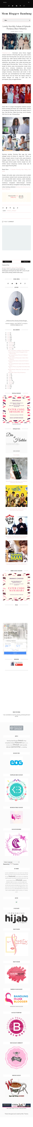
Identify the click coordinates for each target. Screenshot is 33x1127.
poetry (25, 745)
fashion (13, 743)
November (11, 344)
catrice (8, 874)
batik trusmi (22, 872)
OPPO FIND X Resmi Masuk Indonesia (17, 372)
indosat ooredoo (8, 878)
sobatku (24, 887)
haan (22, 876)
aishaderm (7, 872)
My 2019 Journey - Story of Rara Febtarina (12, 267)
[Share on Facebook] (3, 208)
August (10, 349)
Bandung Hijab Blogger (12, 740)
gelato (20, 876)
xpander (20, 890)
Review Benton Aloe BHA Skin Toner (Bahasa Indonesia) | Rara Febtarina (16, 482)
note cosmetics (11, 885)
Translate (15, 864)
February (11, 382)
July (10, 374)
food (23, 743)
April (10, 379)
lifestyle (14, 210)
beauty (20, 740)
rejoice (6, 887)
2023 (8, 333)
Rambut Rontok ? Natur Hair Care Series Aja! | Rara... (18, 370)
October (11, 345)
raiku (27, 885)
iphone (22, 878)
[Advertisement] (17, 256)
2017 (8, 385)
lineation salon (9, 882)
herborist (26, 876)
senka (16, 887)
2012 (8, 388)
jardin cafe (26, 878)
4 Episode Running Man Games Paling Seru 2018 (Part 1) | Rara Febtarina (16, 509)
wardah (13, 890)
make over (24, 882)
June (10, 375)
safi (8, 887)
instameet (19, 878)
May (10, 377)
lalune (14, 880)
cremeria (14, 874)
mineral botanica (14, 883)
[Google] (24, 5)
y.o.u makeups (25, 890)
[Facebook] (8, 5)
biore (6, 874)
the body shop (18, 888)
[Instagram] (16, 5)
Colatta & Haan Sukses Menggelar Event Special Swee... (17, 352)
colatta (11, 874)
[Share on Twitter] (7, 208)
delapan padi (25, 874)
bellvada (26, 872)
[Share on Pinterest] (10, 208)
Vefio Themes (24, 1114)
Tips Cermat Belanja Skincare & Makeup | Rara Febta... (18, 355)
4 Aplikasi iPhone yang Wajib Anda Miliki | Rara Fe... (19, 367)
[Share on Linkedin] (14, 208)
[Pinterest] (20, 5)
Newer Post (7, 261)
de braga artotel (20, 874)
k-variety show (9, 745)
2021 (8, 336)
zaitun (16, 892)
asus (19, 872)
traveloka (9, 890)
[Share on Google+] (18, 208)
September (11, 347)
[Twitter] (12, 5)
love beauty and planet (17, 882)
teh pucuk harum (11, 888)
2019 (8, 339)
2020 (8, 337)
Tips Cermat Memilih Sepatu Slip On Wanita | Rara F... (18, 364)
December (11, 342)
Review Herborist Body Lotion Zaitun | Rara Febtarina (18, 358)
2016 (8, 387)
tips (21, 747)
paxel (15, 885)
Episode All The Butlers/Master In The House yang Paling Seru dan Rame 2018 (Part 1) (16, 537)
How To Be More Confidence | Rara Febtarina (18, 350)
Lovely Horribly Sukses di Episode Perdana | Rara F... (18, 361)
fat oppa (6, 876)
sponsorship (15, 747)
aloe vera (16, 872)
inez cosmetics (14, 878)
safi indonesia (12, 887)
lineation (25, 880)
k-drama (9, 210)
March (10, 380)
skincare (8, 747)
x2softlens (17, 890)
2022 (8, 334)
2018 (8, 341)
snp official (19, 887)
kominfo (7, 880)
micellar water (8, 883)
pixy (17, 885)
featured (18, 742)
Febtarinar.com (6, 53)
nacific (23, 883)
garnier (17, 876)
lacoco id (11, 880)
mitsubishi (20, 883)
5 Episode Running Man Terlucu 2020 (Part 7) (16, 564)
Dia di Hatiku (16, 455)
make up (22, 745)
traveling (25, 747)
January (10, 383)
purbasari (23, 885)
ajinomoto (11, 872)
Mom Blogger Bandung (17, 13)
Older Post (26, 261)
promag (20, 885)
